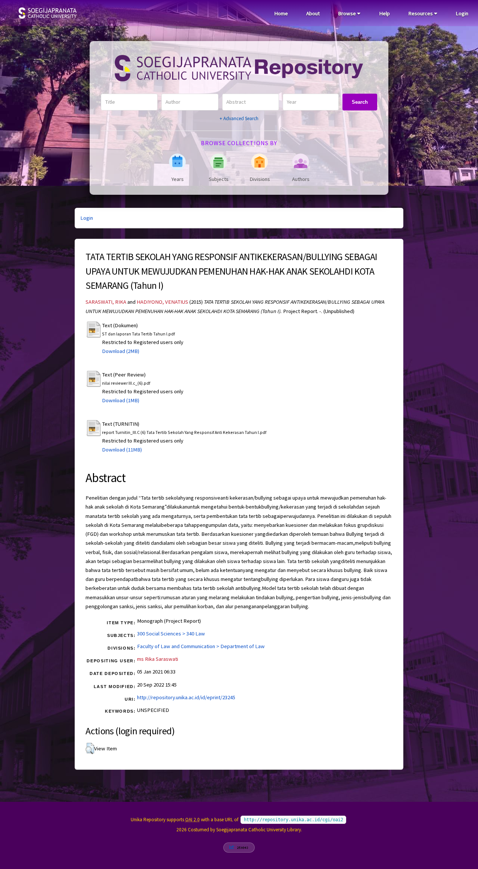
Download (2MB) (120, 351)
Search (360, 102)
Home (281, 13)
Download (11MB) (122, 449)
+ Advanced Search (239, 118)
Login (462, 13)
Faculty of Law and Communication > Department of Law (201, 646)
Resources (421, 13)
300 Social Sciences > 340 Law (171, 633)
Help (384, 13)
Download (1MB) (120, 400)
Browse (347, 13)
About (313, 13)
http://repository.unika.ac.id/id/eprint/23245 (186, 697)
